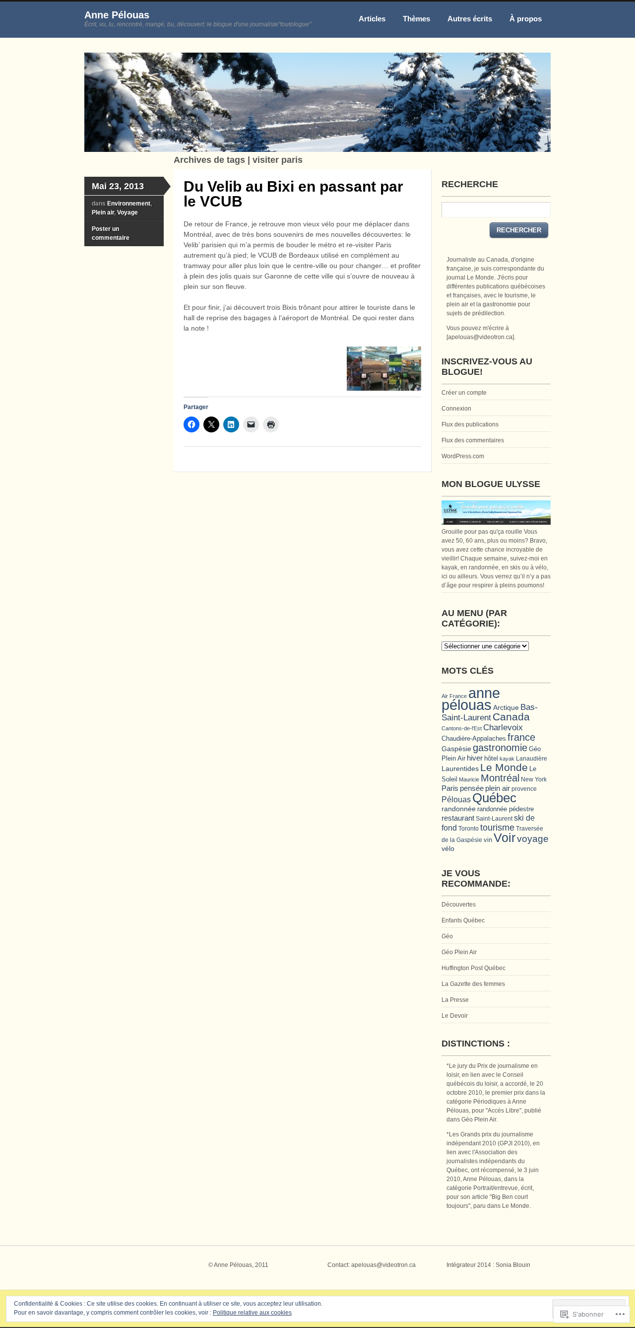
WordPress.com (463, 456)
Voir (504, 837)
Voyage (127, 212)
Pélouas (456, 799)
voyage (533, 839)
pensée (472, 788)
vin (488, 839)
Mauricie (469, 779)
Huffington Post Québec (474, 968)
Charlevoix (503, 727)
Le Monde (504, 767)
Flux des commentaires (473, 440)
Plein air (103, 212)
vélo (448, 848)
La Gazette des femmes (473, 983)
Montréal (500, 777)
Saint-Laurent (494, 818)
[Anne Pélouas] (317, 149)
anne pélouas (471, 699)
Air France (454, 696)
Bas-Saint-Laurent (490, 712)
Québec (494, 798)
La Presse (455, 999)
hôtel (491, 758)
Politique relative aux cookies (252, 1312)
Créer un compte (464, 392)
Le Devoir (455, 1015)
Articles (372, 18)
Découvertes (459, 904)
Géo (447, 936)
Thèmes (416, 18)
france (521, 737)
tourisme (497, 828)
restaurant (458, 818)
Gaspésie (456, 749)
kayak (507, 759)
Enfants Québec (463, 920)
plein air (497, 788)
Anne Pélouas (116, 14)
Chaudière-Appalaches (474, 738)
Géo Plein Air (459, 952)
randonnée (459, 809)
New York (534, 779)
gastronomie (500, 747)
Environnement (128, 203)
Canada (511, 716)
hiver (475, 758)
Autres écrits (469, 18)
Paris (450, 788)
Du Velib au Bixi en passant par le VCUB (293, 194)
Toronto (468, 828)
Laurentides (460, 768)
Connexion (456, 408)
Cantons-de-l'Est (462, 728)
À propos (525, 18)
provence (524, 788)
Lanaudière (531, 758)
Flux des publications (470, 424)
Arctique (506, 707)
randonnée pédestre (505, 809)
